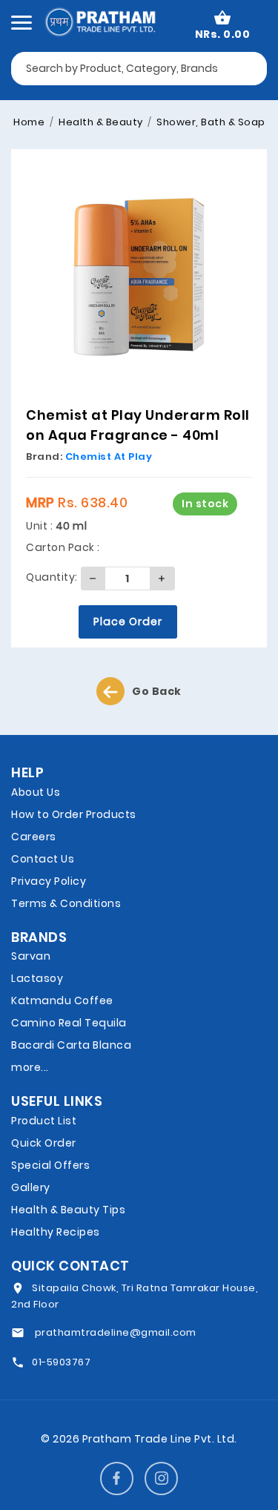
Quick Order (43, 1142)
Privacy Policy (48, 881)
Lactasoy (37, 978)
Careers (33, 836)
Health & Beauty (99, 122)
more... (30, 1067)
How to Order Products (73, 814)
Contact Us (42, 858)
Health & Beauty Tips (68, 1209)
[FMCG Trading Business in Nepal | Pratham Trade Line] (99, 20)
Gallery (30, 1187)
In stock (205, 503)
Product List (43, 1120)
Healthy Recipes (55, 1231)
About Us (35, 792)
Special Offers (50, 1165)
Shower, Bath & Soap (209, 122)
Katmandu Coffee (62, 1000)
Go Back (157, 691)
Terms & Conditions (66, 903)
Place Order (127, 621)
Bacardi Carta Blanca (71, 1045)
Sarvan (30, 956)
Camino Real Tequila (69, 1022)
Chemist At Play (109, 456)
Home (28, 122)
